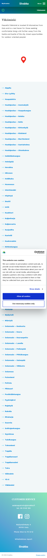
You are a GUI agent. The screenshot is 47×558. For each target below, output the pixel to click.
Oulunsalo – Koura (13, 332)
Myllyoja (9, 309)
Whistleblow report (23, 539)
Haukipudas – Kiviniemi (15, 133)
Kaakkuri (9, 213)
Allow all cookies (23, 296)
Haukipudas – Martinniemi (17, 139)
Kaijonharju (10, 218)
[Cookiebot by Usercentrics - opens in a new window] (34, 252)
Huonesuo (9, 184)
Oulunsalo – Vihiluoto (15, 366)
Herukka (9, 167)
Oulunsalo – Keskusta (15, 326)
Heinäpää (9, 162)
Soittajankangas (12, 428)
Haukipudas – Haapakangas (18, 111)
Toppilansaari (11, 457)
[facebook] (20, 516)
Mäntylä (9, 320)
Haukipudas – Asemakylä (16, 105)
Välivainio (9, 474)
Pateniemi (9, 377)
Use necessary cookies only (23, 304)
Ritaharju (9, 417)
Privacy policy (40, 555)
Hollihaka (9, 179)
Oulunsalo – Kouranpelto (16, 337)
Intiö (7, 207)
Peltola (8, 383)
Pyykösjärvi (10, 400)
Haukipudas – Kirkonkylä (16, 128)
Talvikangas (10, 440)
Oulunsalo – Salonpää (15, 360)
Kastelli (8, 235)
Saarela (8, 423)
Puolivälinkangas (13, 394)
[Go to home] (24, 3)
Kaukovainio (10, 241)
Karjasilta (9, 230)
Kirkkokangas (11, 247)
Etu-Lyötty (10, 93)
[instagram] (27, 516)
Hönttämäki (10, 190)
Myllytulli (9, 315)
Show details (35, 289)
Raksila (8, 411)
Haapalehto (10, 99)
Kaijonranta (10, 224)
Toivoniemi (10, 445)
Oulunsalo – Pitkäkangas (16, 355)
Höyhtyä (9, 196)
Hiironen (9, 173)
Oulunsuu (9, 372)
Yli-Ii (7, 479)
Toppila (8, 451)
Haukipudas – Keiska (14, 116)
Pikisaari (9, 389)
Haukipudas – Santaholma (17, 145)
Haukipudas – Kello (14, 122)
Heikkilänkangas (12, 156)
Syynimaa (9, 434)
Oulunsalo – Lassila (14, 343)
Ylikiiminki (9, 485)
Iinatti (7, 201)
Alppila (8, 88)
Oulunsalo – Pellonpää (15, 349)
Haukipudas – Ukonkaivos (17, 150)
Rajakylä (9, 406)
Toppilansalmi (11, 462)
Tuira (7, 468)
